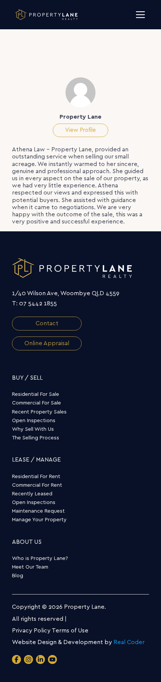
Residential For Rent (36, 476)
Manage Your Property (39, 519)
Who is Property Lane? (40, 558)
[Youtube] (52, 659)
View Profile (80, 130)
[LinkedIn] (40, 659)
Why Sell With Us (33, 429)
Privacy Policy (31, 631)
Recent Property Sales (39, 412)
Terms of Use (70, 631)
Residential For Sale (35, 394)
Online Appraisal (46, 343)
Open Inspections (33, 420)
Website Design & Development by (78, 642)
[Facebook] (16, 659)
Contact (47, 323)
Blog (17, 575)
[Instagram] (28, 659)
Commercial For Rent (37, 485)
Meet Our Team (30, 567)
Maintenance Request (38, 511)
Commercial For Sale (36, 403)
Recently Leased (32, 493)
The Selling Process (35, 438)
